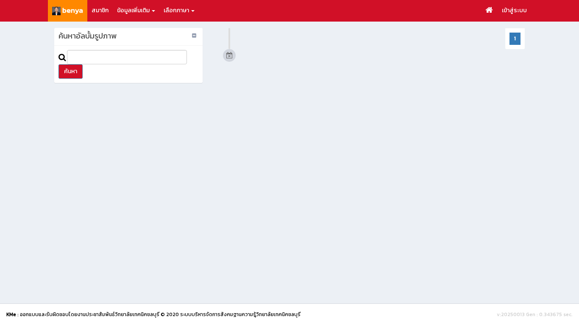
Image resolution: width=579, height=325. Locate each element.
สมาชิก (100, 10)
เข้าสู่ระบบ (514, 10)
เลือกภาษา (177, 10)
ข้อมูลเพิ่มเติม (134, 10)
